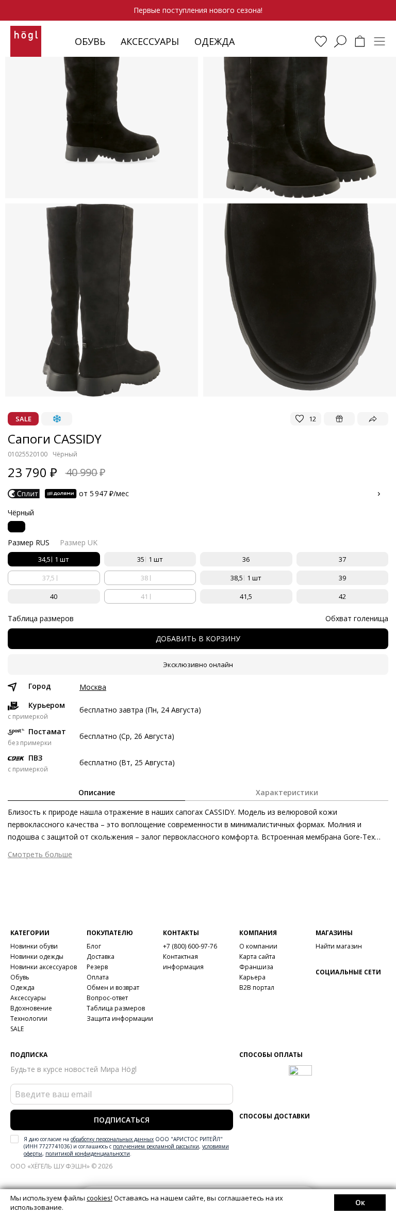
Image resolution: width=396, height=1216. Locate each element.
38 (144, 577)
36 (246, 559)
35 (150, 559)
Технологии (28, 1018)
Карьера (252, 977)
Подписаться (122, 1120)
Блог (94, 946)
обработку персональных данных (112, 1139)
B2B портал (256, 987)
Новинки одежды (36, 956)
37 (342, 559)
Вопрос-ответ (107, 997)
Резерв (97, 966)
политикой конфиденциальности (87, 1153)
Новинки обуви (34, 946)
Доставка (100, 956)
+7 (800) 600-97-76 (190, 946)
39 (342, 577)
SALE (17, 1028)
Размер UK (78, 542)
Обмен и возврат (113, 987)
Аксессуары (150, 41)
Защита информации (120, 1018)
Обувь (90, 41)
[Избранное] (321, 41)
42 (342, 596)
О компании (258, 946)
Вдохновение (31, 1008)
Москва (92, 687)
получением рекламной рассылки (156, 1146)
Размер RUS (29, 542)
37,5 (48, 577)
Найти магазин (339, 946)
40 (53, 596)
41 (144, 596)
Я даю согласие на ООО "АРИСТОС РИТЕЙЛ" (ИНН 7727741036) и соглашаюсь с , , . (126, 1146)
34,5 (53, 559)
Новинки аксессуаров (43, 966)
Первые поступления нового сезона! (198, 10)
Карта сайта (257, 956)
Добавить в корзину (198, 638)
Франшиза (256, 966)
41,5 (246, 596)
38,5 (245, 577)
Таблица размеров (116, 1008)
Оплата (98, 977)
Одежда (214, 41)
